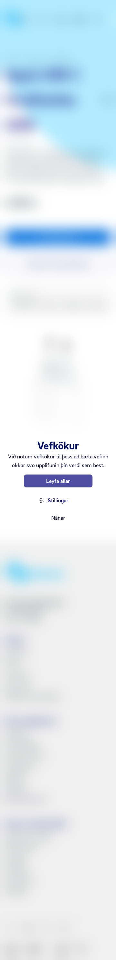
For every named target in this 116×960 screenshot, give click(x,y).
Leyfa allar (58, 480)
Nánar (58, 517)
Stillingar (58, 500)
